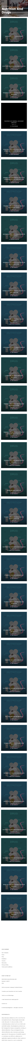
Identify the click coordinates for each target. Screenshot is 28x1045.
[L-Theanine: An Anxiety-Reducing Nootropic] (14, 370)
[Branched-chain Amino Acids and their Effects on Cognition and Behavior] (14, 144)
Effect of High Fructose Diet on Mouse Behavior (14, 885)
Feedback (4, 959)
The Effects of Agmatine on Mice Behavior (14, 546)
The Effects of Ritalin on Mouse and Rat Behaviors (14, 93)
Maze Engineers (15, 41)
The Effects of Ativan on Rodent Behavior (14, 37)
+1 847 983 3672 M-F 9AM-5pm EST (10, 999)
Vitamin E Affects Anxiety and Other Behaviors (14, 744)
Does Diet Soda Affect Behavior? (14, 660)
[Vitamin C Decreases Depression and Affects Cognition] (14, 512)
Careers (3, 961)
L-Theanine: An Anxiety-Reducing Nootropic (14, 376)
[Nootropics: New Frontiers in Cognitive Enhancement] (14, 229)
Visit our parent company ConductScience (12, 987)
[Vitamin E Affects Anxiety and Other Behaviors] (14, 738)
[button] (26, 1)
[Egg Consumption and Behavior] (14, 710)
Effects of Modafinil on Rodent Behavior (14, 66)
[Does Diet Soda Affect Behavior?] (14, 653)
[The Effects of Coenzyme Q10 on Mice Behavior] (14, 455)
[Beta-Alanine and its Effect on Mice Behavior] (14, 314)
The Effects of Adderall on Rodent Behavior (14, 122)
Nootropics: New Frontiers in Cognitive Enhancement (14, 235)
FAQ (3, 957)
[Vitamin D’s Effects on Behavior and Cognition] (14, 596)
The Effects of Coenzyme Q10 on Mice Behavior (14, 461)
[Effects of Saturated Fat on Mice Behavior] (14, 908)
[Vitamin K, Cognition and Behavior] (14, 568)
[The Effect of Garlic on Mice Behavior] (14, 766)
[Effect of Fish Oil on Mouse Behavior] (14, 794)
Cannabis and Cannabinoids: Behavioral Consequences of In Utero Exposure (14, 178)
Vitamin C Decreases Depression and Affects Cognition (14, 518)
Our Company (5, 953)
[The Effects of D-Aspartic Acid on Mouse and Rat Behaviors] (14, 257)
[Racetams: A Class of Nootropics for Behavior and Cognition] (14, 427)
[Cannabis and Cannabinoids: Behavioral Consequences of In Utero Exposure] (14, 172)
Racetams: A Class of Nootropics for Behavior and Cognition (14, 433)
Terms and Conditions (7, 967)
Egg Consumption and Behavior (14, 716)
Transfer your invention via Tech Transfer (12, 991)
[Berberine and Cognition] (14, 483)
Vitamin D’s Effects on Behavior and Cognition (14, 602)
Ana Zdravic (15, 267)
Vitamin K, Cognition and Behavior (14, 575)
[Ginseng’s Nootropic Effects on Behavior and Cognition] (14, 285)
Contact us (4, 1003)
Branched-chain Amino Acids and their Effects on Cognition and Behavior (14, 150)
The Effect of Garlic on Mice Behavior (13, 773)
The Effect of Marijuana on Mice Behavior (14, 829)
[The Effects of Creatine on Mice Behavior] (14, 851)
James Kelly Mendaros (14, 324)
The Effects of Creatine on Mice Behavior (14, 857)
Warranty (4, 963)
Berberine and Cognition (14, 490)
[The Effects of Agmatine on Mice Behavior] (14, 540)
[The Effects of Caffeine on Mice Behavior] (14, 681)
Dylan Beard (15, 69)
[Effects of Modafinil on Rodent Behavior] (14, 59)
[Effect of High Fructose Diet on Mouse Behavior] (14, 879)
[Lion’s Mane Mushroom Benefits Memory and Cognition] (14, 342)
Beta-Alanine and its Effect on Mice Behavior (14, 320)
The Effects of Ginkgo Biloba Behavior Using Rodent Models (14, 206)
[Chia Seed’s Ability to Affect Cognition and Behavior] (14, 625)
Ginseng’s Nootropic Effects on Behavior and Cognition (13, 291)
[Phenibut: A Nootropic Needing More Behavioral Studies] (14, 399)
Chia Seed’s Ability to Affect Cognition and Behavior (14, 631)
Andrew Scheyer (15, 182)
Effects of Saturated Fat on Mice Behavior (14, 913)
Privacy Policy (5, 965)
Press (3, 955)
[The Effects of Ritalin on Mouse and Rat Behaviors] (14, 87)
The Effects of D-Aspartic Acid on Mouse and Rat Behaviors (14, 263)
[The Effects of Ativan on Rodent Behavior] (14, 31)
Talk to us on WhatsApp (7, 995)
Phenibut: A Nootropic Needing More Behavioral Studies (14, 404)
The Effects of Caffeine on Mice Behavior (14, 688)
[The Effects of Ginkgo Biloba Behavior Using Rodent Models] (14, 201)
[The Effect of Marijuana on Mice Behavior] (14, 823)
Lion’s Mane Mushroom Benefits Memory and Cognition (14, 348)
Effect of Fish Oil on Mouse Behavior (14, 801)
